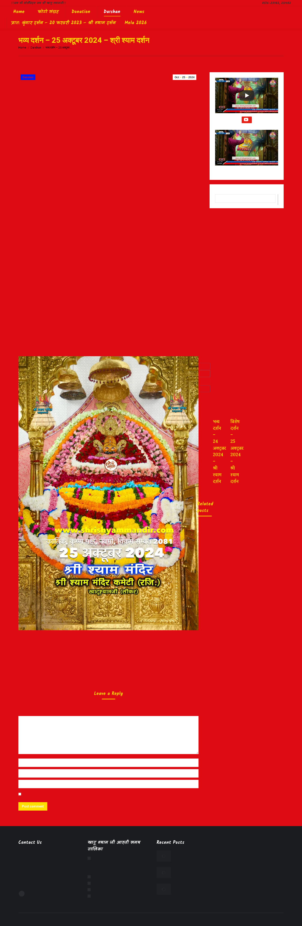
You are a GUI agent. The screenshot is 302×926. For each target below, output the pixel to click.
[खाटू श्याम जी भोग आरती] (90, 883)
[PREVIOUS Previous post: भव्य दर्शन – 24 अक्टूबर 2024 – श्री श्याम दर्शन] (209, 448)
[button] (246, 151)
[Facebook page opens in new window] (22, 894)
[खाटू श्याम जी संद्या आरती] (90, 889)
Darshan (28, 77)
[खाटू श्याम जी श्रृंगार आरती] (90, 877)
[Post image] (164, 856)
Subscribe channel (247, 120)
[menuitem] (19, 12)
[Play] (246, 95)
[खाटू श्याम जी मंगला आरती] (90, 858)
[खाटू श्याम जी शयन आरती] (90, 896)
